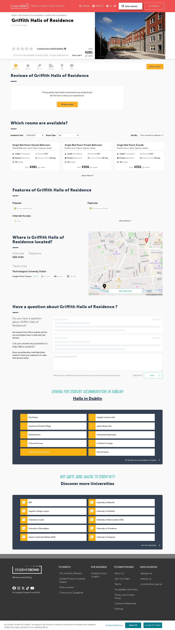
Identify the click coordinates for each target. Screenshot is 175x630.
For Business (154, 6)
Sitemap (119, 609)
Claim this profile (20, 25)
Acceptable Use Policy (126, 589)
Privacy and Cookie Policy (125, 596)
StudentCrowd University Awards (72, 580)
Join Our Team (122, 578)
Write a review (155, 67)
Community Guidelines (71, 592)
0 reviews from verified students (50, 49)
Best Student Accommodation (31, 15)
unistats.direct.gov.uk (151, 584)
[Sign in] (115, 6)
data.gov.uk (146, 573)
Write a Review (131, 6)
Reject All (133, 625)
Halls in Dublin (87, 398)
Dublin (14, 15)
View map (76, 55)
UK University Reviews (70, 573)
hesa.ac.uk (146, 578)
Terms (118, 584)
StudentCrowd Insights (98, 575)
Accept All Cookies (153, 625)
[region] (87, 625)
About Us (119, 573)
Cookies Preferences (125, 603)
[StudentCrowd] (20, 6)
